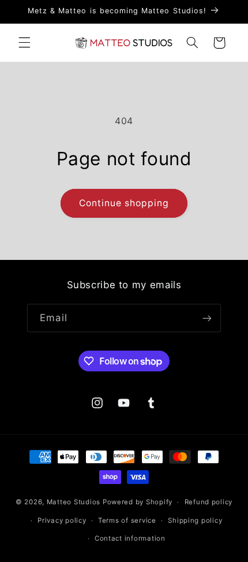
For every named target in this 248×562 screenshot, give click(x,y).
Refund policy (209, 502)
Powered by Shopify (137, 502)
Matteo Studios (73, 502)
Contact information (130, 538)
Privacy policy (61, 520)
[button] (24, 42)
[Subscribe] (206, 318)
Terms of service (127, 520)
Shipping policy (195, 520)
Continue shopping (124, 203)
